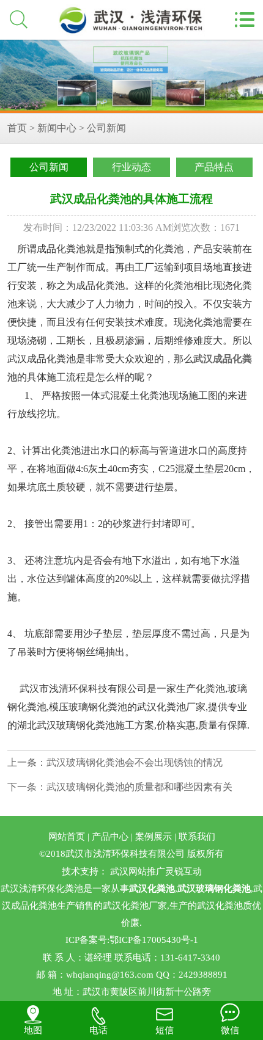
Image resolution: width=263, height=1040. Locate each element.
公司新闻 (106, 128)
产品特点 (214, 167)
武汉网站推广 (137, 871)
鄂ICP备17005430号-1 (153, 940)
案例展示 (153, 837)
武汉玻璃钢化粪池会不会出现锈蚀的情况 (134, 762)
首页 (17, 128)
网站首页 (66, 837)
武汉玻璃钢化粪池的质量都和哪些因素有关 (139, 787)
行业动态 (131, 167)
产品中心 (110, 837)
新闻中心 (56, 128)
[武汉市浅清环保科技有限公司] (131, 77)
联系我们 (197, 837)
